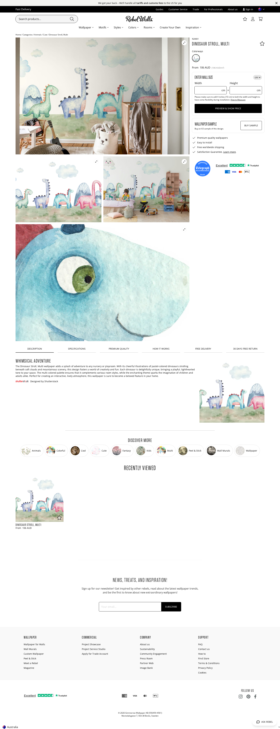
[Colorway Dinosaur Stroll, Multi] (196, 58)
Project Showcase (91, 644)
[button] (260, 9)
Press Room (146, 658)
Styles (117, 27)
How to (202, 653)
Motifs (102, 27)
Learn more (229, 151)
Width (210, 86)
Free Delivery (203, 348)
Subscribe (171, 606)
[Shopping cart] (260, 19)
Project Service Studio (93, 649)
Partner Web (147, 663)
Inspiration (192, 27)
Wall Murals (30, 649)
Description (34, 348)
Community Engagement (153, 653)
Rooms (148, 27)
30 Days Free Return (245, 348)
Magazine (29, 667)
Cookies (202, 672)
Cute (45, 34)
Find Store (203, 658)
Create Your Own (170, 27)
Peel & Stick (30, 658)
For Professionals (213, 9)
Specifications (77, 348)
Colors (132, 27)
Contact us (204, 649)
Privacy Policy (205, 667)
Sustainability (147, 649)
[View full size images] (184, 42)
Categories (28, 34)
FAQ (200, 644)
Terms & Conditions (209, 663)
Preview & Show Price (228, 108)
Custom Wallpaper (34, 653)
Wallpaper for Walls (34, 644)
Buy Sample (251, 125)
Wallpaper (85, 27)
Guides (159, 9)
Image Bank (146, 667)
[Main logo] (140, 19)
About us (233, 9)
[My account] (253, 19)
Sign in (249, 9)
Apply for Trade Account (95, 653)
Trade (196, 9)
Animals (37, 34)
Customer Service (178, 9)
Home (18, 34)
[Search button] (72, 19)
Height (245, 86)
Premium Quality (119, 348)
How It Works (161, 348)
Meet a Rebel (31, 663)
